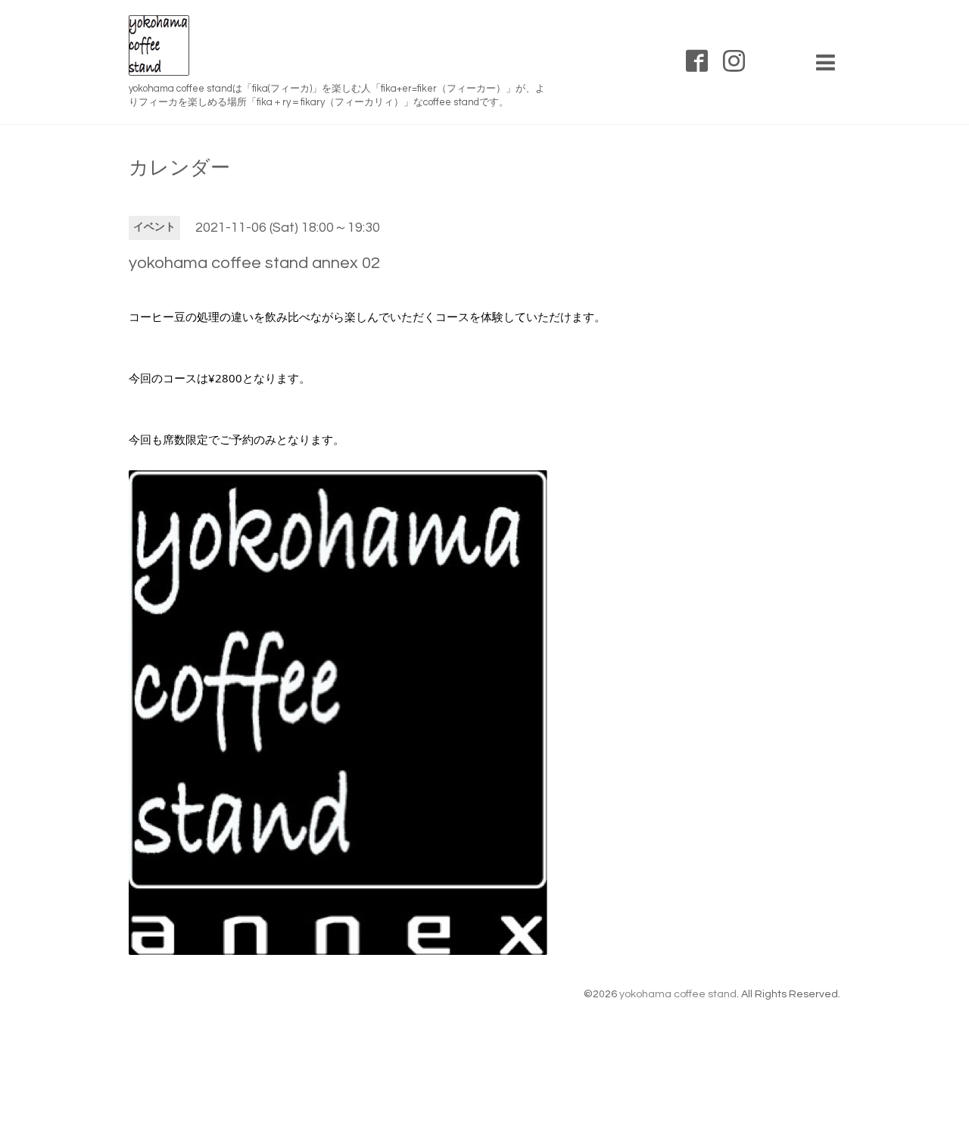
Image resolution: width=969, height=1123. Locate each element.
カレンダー (179, 168)
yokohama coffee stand (678, 994)
